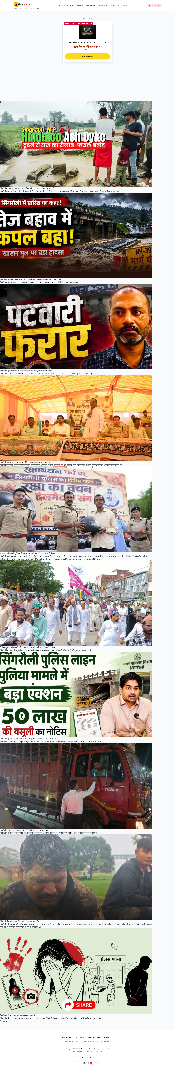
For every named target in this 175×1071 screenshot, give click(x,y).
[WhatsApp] (97, 1063)
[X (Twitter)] (84, 1063)
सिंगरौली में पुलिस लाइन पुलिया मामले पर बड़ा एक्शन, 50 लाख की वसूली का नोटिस (28, 738)
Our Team (79, 1037)
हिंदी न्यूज (70, 5)
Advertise (108, 1037)
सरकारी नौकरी (90, 5)
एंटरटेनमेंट (79, 5)
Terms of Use (106, 1042)
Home (62, 5)
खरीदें (125, 5)
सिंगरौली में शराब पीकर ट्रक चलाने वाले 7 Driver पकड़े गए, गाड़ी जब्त (24, 830)
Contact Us (94, 1037)
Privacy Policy (89, 1042)
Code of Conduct (70, 1042)
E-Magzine (115, 5)
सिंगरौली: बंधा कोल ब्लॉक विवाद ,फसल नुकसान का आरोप (19, 921)
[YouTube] (90, 1063)
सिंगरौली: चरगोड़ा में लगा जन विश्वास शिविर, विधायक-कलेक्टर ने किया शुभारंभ (26, 462)
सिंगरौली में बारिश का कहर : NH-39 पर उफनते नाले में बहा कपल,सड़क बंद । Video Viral (31, 279)
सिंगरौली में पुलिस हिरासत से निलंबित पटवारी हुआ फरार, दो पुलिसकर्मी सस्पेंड (26, 370)
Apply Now (87, 56)
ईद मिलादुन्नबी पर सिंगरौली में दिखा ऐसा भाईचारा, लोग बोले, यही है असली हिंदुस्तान (27, 647)
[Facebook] (77, 1063)
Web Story (103, 5)
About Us (66, 1037)
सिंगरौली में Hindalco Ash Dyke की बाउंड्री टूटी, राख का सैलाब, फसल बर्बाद (27, 188)
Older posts (5, 1021)
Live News (155, 5)
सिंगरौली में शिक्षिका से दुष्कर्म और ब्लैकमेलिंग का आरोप (18, 1015)
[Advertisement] (87, 83)
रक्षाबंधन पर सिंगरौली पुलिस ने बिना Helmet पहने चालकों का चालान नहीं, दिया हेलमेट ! (30, 553)
